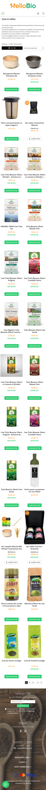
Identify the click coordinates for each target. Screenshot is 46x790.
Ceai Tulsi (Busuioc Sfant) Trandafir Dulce (34, 279)
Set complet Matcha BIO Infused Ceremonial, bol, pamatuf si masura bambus (11, 547)
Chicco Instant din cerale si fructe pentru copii (11, 605)
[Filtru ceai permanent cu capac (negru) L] (11, 108)
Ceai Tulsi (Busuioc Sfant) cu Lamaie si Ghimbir (11, 383)
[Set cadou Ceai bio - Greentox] (34, 527)
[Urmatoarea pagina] (41, 682)
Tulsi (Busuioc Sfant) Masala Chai (34, 227)
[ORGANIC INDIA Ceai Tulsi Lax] (11, 210)
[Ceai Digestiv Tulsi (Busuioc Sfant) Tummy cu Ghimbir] (11, 313)
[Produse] (3, 14)
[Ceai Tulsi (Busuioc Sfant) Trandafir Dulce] (34, 261)
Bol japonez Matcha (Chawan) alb (11, 75)
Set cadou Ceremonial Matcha (34, 124)
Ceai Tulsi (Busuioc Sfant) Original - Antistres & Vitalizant (11, 433)
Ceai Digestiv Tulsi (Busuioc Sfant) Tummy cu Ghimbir (12, 331)
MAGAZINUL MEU (22, 757)
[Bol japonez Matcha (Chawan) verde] (34, 62)
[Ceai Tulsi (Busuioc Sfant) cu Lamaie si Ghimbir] (11, 365)
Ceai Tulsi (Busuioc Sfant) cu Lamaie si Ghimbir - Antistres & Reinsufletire (34, 176)
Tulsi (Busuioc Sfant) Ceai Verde (34, 331)
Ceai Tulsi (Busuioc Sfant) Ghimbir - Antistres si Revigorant (11, 176)
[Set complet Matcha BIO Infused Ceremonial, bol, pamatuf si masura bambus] (11, 527)
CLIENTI (22, 762)
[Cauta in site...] (43, 13)
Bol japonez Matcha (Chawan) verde (34, 75)
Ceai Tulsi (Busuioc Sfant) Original (11, 279)
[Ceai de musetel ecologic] (34, 641)
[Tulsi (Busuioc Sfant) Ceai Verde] (34, 313)
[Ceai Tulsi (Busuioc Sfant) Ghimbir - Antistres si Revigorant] (11, 158)
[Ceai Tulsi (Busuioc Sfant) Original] (11, 262)
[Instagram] (25, 731)
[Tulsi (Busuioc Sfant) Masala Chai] (34, 210)
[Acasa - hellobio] (23, 6)
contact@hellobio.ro (24, 748)
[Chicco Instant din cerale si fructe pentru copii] (11, 584)
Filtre (13, 48)
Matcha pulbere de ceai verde (35, 605)
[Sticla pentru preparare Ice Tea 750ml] (34, 470)
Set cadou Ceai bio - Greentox (34, 547)
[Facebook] (21, 731)
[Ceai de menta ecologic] (11, 641)
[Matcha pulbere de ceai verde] (34, 584)
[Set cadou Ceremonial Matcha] (34, 107)
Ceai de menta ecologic (11, 661)
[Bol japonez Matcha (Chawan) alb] (11, 62)
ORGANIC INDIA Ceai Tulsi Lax (11, 227)
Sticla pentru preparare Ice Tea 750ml (34, 490)
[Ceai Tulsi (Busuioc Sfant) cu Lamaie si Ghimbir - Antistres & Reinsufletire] (34, 158)
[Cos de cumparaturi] (38, 13)
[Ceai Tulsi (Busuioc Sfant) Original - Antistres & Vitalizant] (11, 416)
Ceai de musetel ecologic (34, 661)
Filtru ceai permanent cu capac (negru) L (11, 124)
